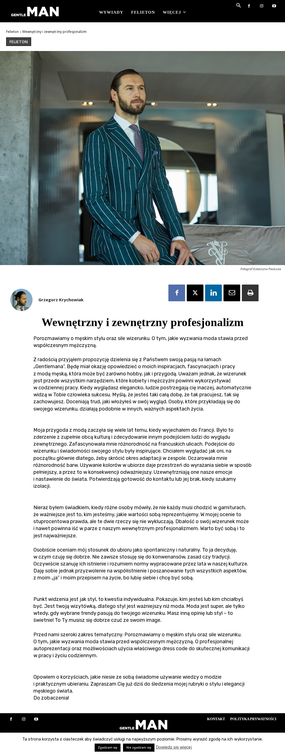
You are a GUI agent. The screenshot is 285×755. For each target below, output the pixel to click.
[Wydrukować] (250, 293)
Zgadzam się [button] (107, 747)
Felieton (12, 31)
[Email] (231, 293)
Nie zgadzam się (138, 747)
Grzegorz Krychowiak (60, 299)
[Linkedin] (213, 293)
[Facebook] (249, 6)
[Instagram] (261, 6)
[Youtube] (274, 6)
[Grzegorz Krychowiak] (21, 300)
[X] (195, 293)
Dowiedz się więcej (174, 747)
